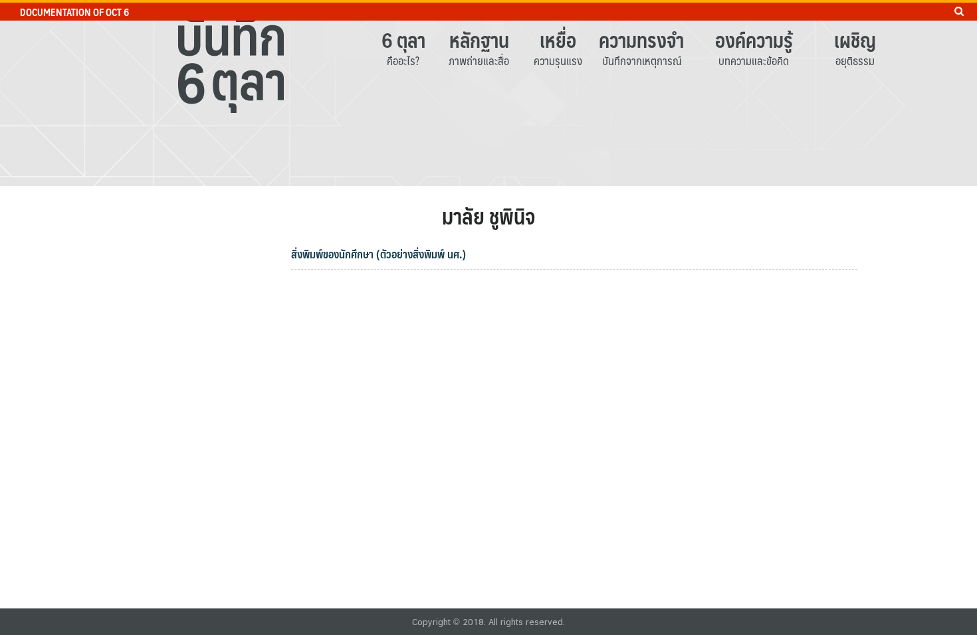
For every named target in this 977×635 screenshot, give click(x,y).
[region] (488, 93)
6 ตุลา (403, 39)
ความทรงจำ (641, 39)
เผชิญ (855, 39)
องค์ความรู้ (754, 39)
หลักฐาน (479, 39)
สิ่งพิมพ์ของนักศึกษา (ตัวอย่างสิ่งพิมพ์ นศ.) (378, 253)
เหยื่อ (558, 39)
